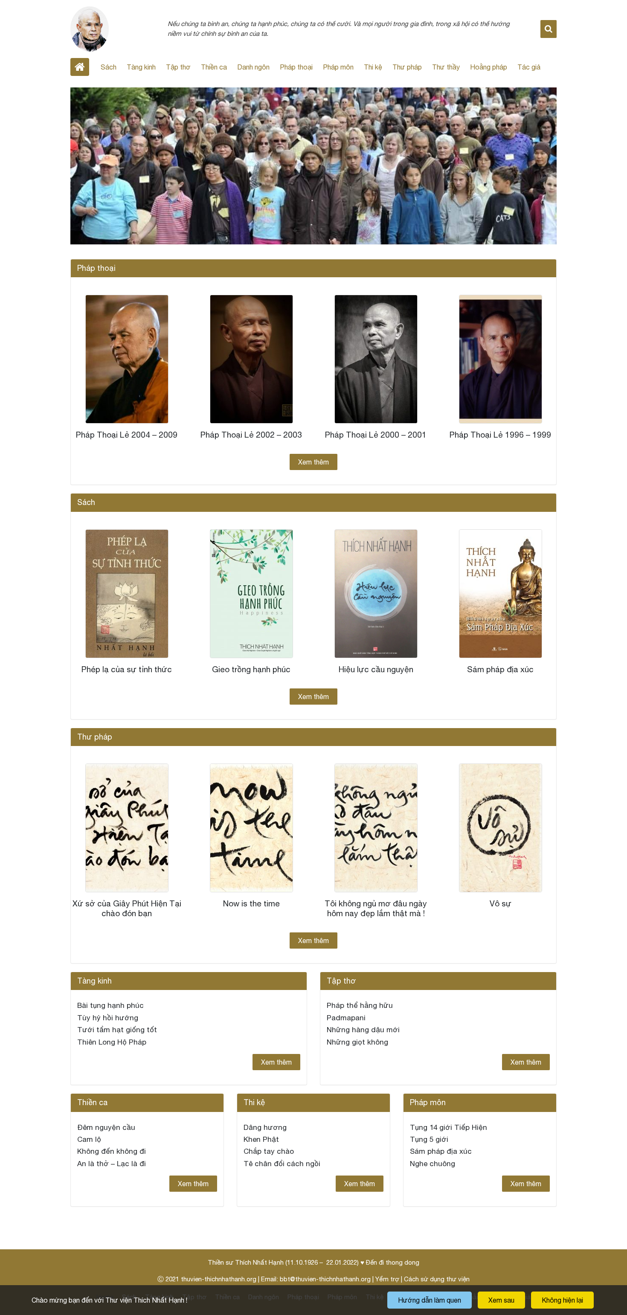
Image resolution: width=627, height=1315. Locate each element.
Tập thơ (178, 67)
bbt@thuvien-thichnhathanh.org (325, 1279)
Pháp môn (338, 67)
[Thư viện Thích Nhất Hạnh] (89, 28)
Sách (108, 67)
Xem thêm (313, 462)
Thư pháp (407, 67)
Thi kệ (373, 67)
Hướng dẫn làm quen (429, 1300)
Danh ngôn (253, 67)
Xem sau (501, 1300)
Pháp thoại (296, 67)
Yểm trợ (387, 1279)
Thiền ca (214, 67)
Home (79, 67)
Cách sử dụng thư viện (437, 1279)
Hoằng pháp (488, 67)
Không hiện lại (562, 1300)
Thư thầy (446, 67)
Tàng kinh (141, 67)
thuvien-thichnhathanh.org (218, 1279)
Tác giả (528, 67)
